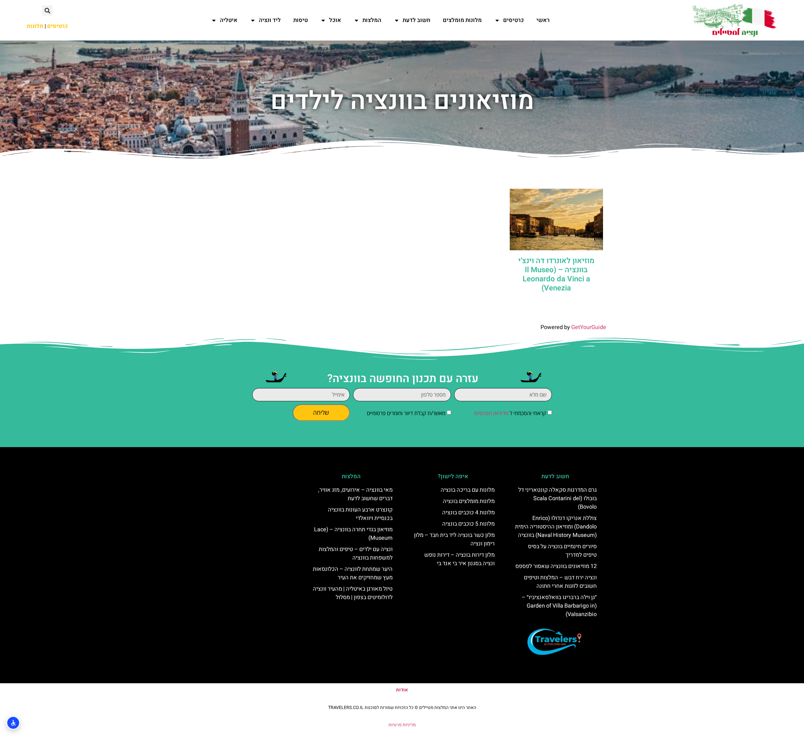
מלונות (35, 26)
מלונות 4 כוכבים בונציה (468, 512)
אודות (402, 689)
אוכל (335, 20)
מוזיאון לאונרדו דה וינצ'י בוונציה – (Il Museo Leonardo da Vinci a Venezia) (556, 274)
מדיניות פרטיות (402, 725)
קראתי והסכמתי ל (510, 413)
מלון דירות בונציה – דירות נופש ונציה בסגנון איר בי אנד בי (459, 559)
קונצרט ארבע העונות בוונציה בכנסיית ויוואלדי (360, 514)
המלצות (371, 20)
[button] (47, 10)
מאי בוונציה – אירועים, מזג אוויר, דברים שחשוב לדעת (355, 494)
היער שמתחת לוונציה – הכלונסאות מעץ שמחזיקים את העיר (353, 573)
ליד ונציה (270, 20)
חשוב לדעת (416, 20)
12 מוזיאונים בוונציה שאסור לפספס (556, 566)
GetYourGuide (588, 327)
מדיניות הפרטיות (491, 413)
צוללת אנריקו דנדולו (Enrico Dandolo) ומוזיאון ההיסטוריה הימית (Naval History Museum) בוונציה (556, 526)
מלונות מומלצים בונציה (469, 501)
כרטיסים (513, 20)
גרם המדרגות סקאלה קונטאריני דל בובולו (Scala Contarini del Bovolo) (557, 498)
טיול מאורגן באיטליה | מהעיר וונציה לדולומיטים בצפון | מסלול (353, 593)
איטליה (228, 20)
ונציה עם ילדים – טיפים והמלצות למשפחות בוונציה (356, 553)
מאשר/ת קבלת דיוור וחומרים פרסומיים (406, 413)
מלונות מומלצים (462, 20)
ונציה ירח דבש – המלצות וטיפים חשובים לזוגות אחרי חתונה (560, 581)
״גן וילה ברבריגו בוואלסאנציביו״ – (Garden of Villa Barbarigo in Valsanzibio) (559, 606)
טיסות (300, 20)
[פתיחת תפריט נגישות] (13, 723)
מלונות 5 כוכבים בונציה (468, 524)
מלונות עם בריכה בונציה (468, 490)
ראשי (543, 20)
